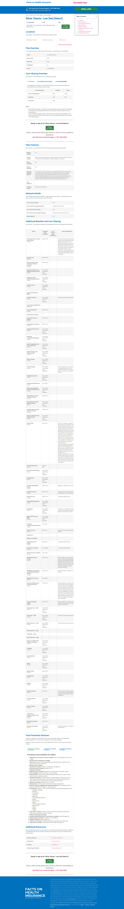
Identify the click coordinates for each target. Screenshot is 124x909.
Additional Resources (84, 33)
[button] (96, 16)
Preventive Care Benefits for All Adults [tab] (34, 749)
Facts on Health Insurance (38, 2)
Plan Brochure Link (56, 841)
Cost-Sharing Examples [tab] (61, 81)
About (82, 904)
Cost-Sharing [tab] (31, 81)
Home (27, 15)
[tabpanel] (50, 94)
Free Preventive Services (85, 31)
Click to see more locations (65, 44)
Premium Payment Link (57, 848)
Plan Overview (82, 22)
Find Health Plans (80, 3)
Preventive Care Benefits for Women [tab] (50, 749)
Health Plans (32, 15)
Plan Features (82, 25)
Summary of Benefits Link (57, 837)
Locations (81, 20)
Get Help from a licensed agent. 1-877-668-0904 (44, 8)
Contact (87, 904)
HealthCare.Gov (71, 898)
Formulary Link (55, 844)
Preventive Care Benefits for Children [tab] (65, 749)
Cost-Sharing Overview (84, 23)
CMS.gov (55, 891)
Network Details (83, 26)
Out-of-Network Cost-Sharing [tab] (44, 81)
